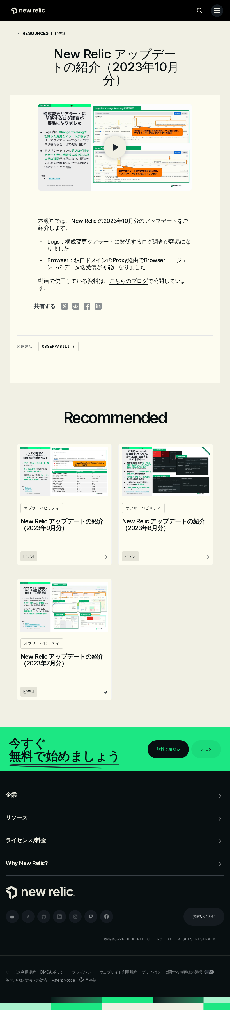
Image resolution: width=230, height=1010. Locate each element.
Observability (58, 346)
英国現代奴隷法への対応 (26, 980)
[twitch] (91, 916)
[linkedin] (59, 916)
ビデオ (60, 33)
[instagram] (75, 916)
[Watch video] (115, 147)
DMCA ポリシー (54, 972)
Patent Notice (63, 980)
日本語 (90, 979)
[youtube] (12, 916)
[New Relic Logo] (27, 10)
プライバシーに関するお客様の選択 (172, 972)
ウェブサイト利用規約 (118, 972)
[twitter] (28, 916)
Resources (35, 33)
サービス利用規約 (21, 972)
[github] (43, 916)
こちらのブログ (128, 281)
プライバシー (83, 972)
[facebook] (106, 916)
